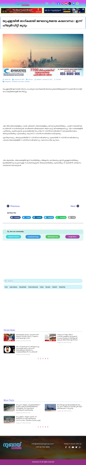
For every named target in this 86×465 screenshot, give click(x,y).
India (42, 287)
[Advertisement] (43, 109)
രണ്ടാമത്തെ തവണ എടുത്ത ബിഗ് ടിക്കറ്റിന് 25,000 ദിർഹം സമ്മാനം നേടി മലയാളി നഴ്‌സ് (27, 336)
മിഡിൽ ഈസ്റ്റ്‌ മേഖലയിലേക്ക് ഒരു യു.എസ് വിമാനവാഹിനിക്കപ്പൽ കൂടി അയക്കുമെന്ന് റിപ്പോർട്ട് (69, 406)
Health (54, 287)
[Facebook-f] (66, 447)
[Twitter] (76, 447)
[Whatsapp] (80, 447)
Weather (27, 81)
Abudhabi (15, 81)
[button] (46, 3)
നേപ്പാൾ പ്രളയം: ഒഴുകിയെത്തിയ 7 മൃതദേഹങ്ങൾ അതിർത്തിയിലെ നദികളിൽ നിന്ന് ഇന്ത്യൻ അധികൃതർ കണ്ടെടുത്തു (28, 407)
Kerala (47, 287)
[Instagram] (69, 447)
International (33, 287)
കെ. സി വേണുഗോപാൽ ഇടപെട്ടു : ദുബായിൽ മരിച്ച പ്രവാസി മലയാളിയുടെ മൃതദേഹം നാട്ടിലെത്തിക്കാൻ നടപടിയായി (28, 349)
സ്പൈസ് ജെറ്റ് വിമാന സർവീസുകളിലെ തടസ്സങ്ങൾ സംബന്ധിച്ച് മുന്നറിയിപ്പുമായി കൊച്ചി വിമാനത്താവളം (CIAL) (67, 337)
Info (6, 287)
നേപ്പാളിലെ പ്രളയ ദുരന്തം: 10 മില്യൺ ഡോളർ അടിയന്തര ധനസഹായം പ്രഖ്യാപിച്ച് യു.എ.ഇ (28, 418)
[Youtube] (73, 447)
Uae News (21, 81)
